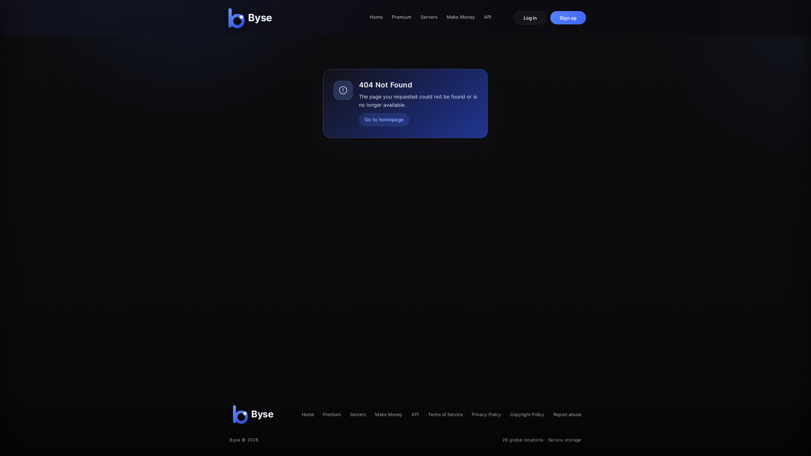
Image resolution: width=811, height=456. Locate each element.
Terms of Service (445, 414)
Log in (530, 18)
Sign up (568, 18)
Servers (429, 17)
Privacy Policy (486, 414)
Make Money (461, 17)
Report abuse (567, 414)
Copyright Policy (527, 414)
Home (376, 17)
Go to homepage (384, 120)
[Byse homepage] (251, 18)
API (487, 17)
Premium (402, 17)
